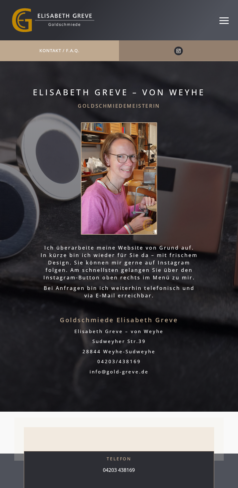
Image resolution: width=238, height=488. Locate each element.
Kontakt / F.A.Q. (59, 50)
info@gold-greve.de (119, 371)
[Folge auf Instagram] (178, 51)
